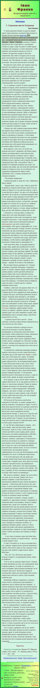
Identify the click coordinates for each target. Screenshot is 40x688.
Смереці (15, 686)
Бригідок (23, 35)
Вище (20, 658)
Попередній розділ (10, 658)
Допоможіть (26, 665)
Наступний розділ (30, 658)
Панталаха (20, 21)
